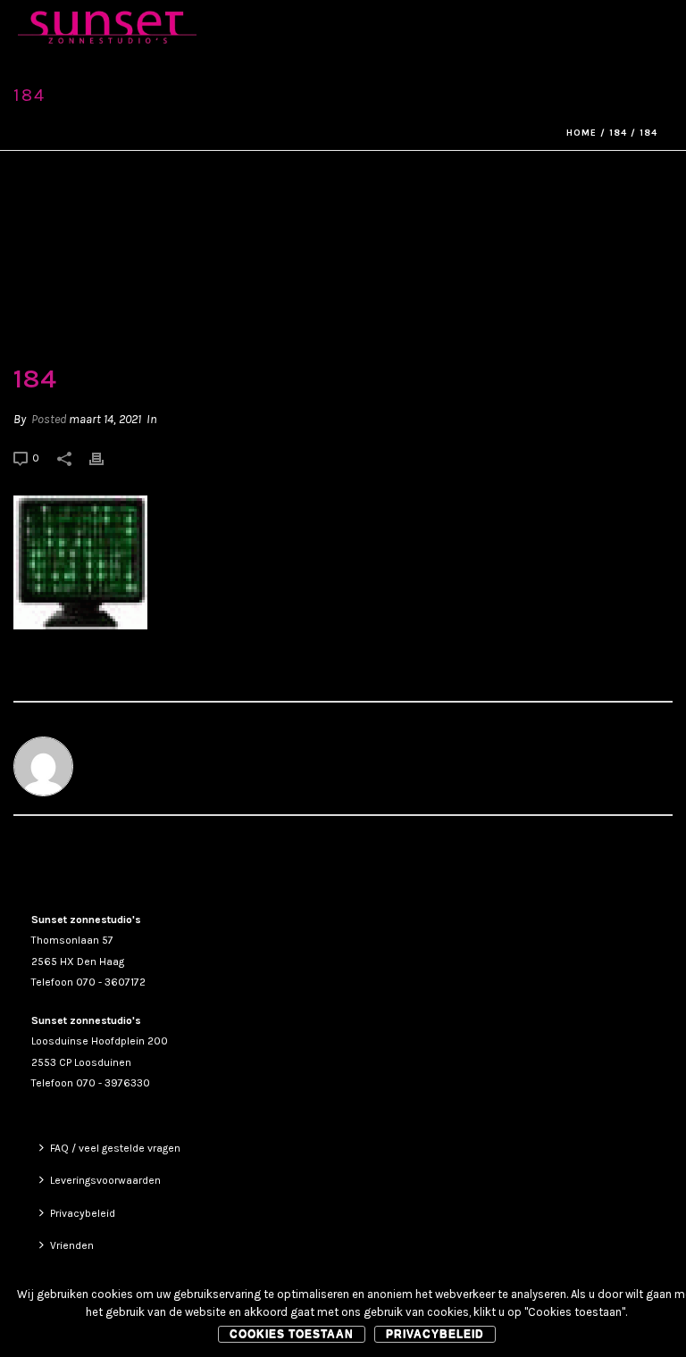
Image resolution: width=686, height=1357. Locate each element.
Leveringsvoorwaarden (105, 1180)
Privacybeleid (82, 1213)
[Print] (105, 457)
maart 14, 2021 (105, 419)
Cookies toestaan (292, 1334)
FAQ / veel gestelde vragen (115, 1148)
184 (618, 133)
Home (581, 133)
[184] (343, 258)
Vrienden (72, 1245)
